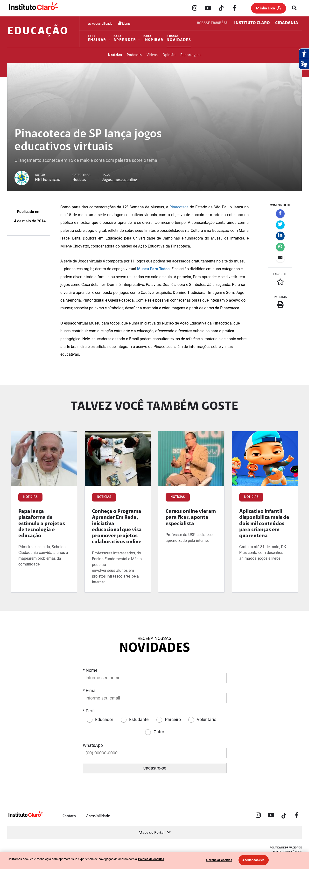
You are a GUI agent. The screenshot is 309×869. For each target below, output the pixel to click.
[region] (154, 860)
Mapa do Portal (151, 833)
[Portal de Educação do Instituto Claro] (25, 816)
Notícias (115, 55)
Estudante (139, 719)
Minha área (265, 8)
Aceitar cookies (253, 860)
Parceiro (173, 719)
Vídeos (152, 55)
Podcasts (134, 55)
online (131, 180)
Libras (126, 23)
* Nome (90, 670)
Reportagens (190, 55)
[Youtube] (208, 8)
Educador (104, 719)
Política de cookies (151, 859)
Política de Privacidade (286, 848)
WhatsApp (93, 745)
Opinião (169, 55)
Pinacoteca (179, 207)
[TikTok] (221, 8)
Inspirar (153, 38)
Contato (69, 816)
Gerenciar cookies (219, 860)
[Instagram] (195, 8)
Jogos (107, 180)
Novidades (179, 38)
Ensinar (97, 38)
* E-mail (90, 690)
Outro (159, 731)
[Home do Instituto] (33, 8)
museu (119, 180)
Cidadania (286, 23)
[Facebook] (234, 8)
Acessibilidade (101, 23)
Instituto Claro (252, 23)
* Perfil (89, 710)
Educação (37, 31)
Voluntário (206, 719)
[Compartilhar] (280, 213)
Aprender (124, 38)
